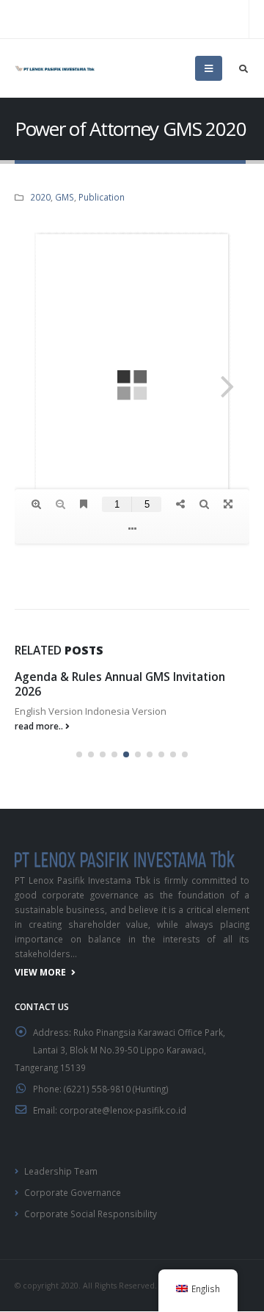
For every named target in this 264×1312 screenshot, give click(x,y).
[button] (79, 754)
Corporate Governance (72, 1192)
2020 (40, 197)
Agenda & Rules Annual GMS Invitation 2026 (120, 683)
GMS (64, 197)
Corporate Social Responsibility (90, 1213)
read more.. (40, 726)
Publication (101, 197)
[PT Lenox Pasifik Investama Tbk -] (55, 68)
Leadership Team (61, 1171)
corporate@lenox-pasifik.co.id (122, 1110)
